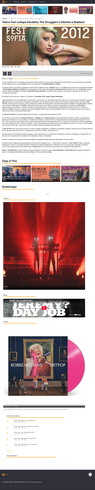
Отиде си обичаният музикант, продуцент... (26, 444)
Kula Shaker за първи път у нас (72, 180)
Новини (16, 2)
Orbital (6, 286)
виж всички (10, 450)
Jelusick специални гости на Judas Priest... (25, 420)
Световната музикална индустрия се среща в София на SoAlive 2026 (44, 179)
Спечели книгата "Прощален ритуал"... (24, 432)
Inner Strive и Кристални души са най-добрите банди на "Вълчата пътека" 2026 (15, 178)
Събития (42, 2)
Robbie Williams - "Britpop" (11, 406)
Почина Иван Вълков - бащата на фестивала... (26, 426)
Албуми (23, 2)
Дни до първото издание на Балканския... (25, 438)
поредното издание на (25, 78)
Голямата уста (32, 2)
